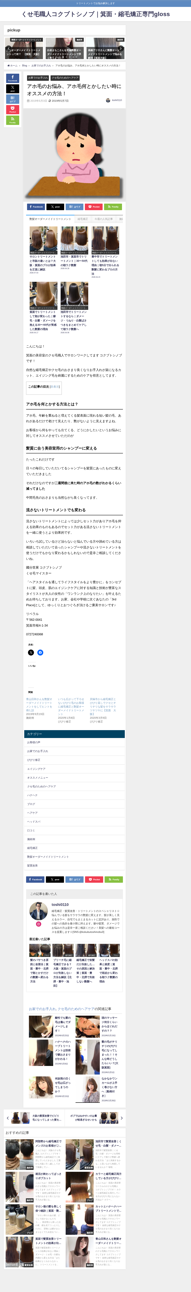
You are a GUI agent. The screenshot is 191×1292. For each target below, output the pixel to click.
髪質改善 (32, 865)
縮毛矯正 (32, 848)
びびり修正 (33, 760)
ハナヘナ (32, 795)
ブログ (31, 804)
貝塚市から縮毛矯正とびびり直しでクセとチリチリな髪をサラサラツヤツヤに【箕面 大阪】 (103, 706)
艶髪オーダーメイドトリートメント (48, 856)
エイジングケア (36, 769)
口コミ (31, 830)
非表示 (55, 386)
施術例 (31, 839)
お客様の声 (33, 742)
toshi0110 (117, 100)
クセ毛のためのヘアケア (65, 77)
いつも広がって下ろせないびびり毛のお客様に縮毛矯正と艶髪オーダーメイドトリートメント (71, 706)
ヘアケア (32, 812)
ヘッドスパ (33, 821)
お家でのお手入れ (38, 77)
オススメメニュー (37, 777)
